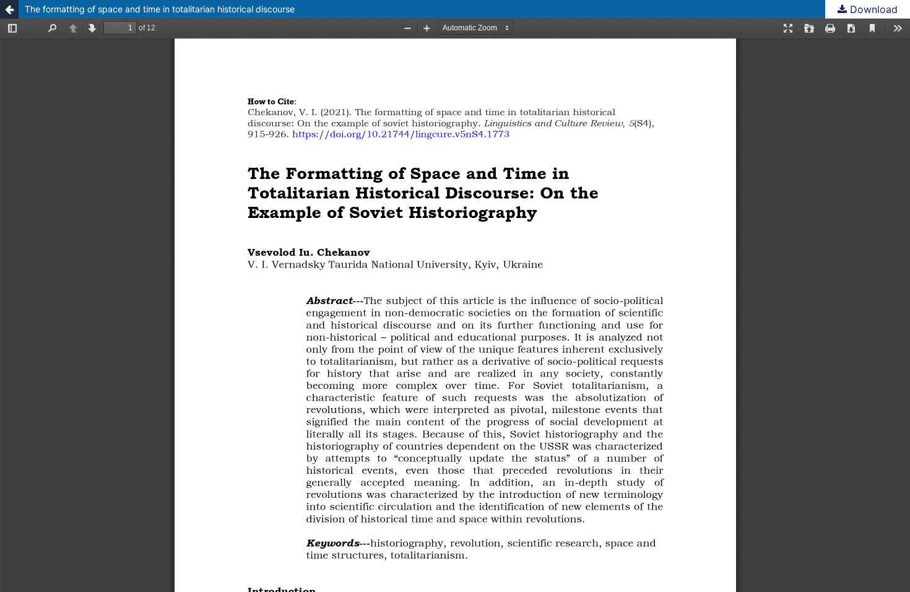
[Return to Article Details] (9, 9)
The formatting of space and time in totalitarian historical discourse (160, 9)
